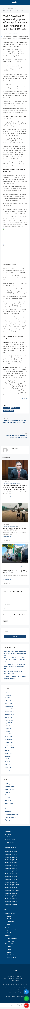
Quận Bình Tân (11, 955)
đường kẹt (7, 792)
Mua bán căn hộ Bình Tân (11, 887)
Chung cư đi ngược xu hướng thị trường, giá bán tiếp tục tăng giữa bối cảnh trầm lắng (15, 653)
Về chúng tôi (8, 831)
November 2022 (9, 714)
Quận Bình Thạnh (11, 957)
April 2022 (8, 734)
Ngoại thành (8, 935)
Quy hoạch (8, 811)
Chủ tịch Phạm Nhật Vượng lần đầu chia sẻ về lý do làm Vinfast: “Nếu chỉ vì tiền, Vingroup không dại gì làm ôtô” (15, 487)
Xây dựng (18, 483)
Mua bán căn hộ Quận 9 (11, 873)
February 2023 (9, 706)
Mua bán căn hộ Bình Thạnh (12, 890)
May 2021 (7, 761)
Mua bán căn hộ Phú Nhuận (12, 896)
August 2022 (8, 723)
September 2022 (9, 720)
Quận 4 (9, 946)
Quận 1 (9, 932)
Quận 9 (9, 919)
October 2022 (9, 717)
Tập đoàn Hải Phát (8, 410)
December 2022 (9, 711)
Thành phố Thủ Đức (10, 913)
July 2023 (7, 692)
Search (15, 636)
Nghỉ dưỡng (8, 800)
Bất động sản (7, 483)
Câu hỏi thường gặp (10, 842)
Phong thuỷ (8, 806)
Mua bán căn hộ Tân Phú (11, 901)
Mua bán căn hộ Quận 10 (11, 876)
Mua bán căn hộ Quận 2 (11, 854)
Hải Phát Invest (15, 408)
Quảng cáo (8, 809)
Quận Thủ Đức (10, 921)
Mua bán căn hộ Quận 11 (11, 879)
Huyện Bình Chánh (12, 938)
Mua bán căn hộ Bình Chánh (12, 885)
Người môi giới (9, 803)
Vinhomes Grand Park (11, 817)
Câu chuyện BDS (13, 526)
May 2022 (7, 731)
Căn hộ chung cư (9, 786)
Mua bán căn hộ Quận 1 (11, 851)
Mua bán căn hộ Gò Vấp (11, 893)
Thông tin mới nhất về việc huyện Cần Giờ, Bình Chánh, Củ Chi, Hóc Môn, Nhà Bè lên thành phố (15, 660)
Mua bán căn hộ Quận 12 (11, 882)
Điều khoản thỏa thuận (10, 837)
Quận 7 (9, 949)
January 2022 (9, 742)
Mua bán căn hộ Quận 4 (11, 860)
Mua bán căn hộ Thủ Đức (11, 904)
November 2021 (9, 748)
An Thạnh (7, 924)
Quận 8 (9, 952)
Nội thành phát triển (10, 944)
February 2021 (9, 770)
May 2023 (7, 698)
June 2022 (8, 728)
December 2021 (9, 745)
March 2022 (8, 736)
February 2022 (9, 739)
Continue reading (7, 496)
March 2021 (8, 767)
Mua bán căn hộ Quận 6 (11, 865)
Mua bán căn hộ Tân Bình (11, 898)
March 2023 (8, 703)
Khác (19, 526)
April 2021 (8, 764)
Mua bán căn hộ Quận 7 (11, 868)
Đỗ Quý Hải (6, 408)
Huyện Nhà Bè (10, 941)
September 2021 (9, 753)
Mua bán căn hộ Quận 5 (11, 862)
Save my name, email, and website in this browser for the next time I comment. (14, 616)
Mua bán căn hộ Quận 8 (11, 871)
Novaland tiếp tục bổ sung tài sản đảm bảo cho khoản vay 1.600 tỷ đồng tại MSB (14, 666)
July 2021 (7, 759)
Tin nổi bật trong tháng (11, 814)
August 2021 (8, 756)
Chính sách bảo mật (10, 839)
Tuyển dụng (8, 834)
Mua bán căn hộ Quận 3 (11, 857)
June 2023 (8, 695)
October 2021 (9, 750)
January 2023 (9, 709)
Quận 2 (9, 916)
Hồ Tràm (7, 927)
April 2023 (8, 700)
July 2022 (7, 725)
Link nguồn (24, 398)
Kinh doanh (8, 6)
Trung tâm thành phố (10, 930)
